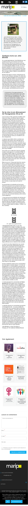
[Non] (26, 498)
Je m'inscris (3, 484)
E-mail (3, 436)
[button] (23, 2)
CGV (21, 491)
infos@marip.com (7, 475)
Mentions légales (16, 491)
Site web (3, 442)
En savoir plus (16, 501)
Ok (7, 501)
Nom (3, 430)
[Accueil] (1, 15)
